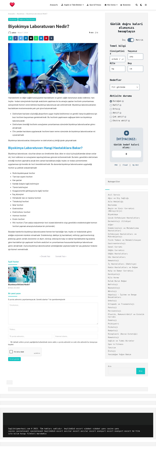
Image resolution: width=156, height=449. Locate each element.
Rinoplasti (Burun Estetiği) (123, 334)
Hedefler (116, 80)
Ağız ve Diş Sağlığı (118, 198)
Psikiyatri (113, 324)
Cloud (125, 165)
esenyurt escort (105, 431)
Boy (130, 63)
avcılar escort (71, 431)
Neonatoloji (114, 288)
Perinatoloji (114, 311)
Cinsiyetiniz (117, 52)
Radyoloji (113, 330)
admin (14, 33)
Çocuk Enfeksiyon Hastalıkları (124, 218)
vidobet (88, 429)
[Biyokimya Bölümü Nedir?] (22, 275)
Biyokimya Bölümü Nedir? (19, 285)
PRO (116, 165)
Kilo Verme (111, 5)
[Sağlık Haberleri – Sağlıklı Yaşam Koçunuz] (12, 5)
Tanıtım (112, 348)
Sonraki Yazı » (60, 256)
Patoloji (112, 307)
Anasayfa (54, 5)
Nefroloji (113, 284)
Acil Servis (114, 195)
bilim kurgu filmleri (25, 434)
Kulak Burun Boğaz (117, 281)
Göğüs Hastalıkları (118, 254)
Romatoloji (113, 337)
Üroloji (112, 351)
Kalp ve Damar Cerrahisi (120, 271)
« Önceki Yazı (45, 256)
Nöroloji (112, 291)
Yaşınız (132, 51)
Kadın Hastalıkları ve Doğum (123, 267)
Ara (109, 366)
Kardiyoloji (114, 274)
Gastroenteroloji (117, 243)
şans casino (107, 429)
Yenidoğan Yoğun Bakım (119, 354)
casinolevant (22, 431)
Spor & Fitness (95, 5)
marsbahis (42, 434)
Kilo (112, 63)
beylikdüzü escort (73, 429)
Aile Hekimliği (115, 202)
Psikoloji (113, 327)
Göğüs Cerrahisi (116, 250)
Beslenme (127, 5)
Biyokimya (20, 14)
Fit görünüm (118, 87)
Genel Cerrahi (115, 247)
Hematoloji (113, 260)
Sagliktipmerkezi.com (19, 429)
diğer (110, 225)
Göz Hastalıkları (117, 257)
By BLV (135, 165)
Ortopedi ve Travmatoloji (121, 304)
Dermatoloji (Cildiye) (119, 221)
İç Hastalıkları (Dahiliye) (122, 264)
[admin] (9, 32)
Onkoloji (112, 301)
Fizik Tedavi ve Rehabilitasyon (124, 240)
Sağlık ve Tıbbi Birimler (73, 5)
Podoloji (112, 320)
